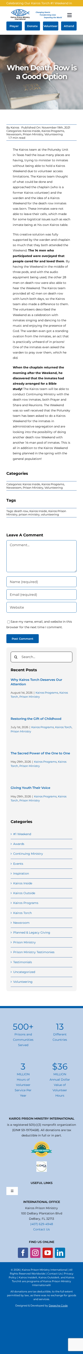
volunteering (50, 514)
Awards (18, 844)
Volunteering (53, 134)
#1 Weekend (22, 834)
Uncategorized (24, 972)
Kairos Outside (24, 893)
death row (21, 511)
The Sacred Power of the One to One (40, 753)
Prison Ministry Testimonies (33, 952)
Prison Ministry (33, 134)
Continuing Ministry (28, 854)
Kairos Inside (31, 131)
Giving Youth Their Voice (30, 788)
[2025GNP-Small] (41, 1143)
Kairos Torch (63, 727)
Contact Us (41, 1229)
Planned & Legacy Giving (31, 932)
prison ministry (29, 514)
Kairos (15, 127)
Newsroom (13, 134)
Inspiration (21, 873)
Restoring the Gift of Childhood (36, 719)
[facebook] (23, 1253)
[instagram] (35, 1253)
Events (18, 864)
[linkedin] (60, 1253)
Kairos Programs (53, 131)
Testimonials (22, 962)
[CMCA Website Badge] (41, 1163)
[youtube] (48, 1253)
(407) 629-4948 (41, 1224)
